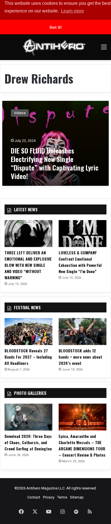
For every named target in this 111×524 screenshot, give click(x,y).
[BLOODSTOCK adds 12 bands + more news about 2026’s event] (82, 331)
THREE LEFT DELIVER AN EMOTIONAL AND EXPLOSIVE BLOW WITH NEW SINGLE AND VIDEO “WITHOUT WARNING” (28, 265)
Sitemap (77, 497)
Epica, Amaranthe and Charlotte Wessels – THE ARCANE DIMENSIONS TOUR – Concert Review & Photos (82, 445)
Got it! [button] (56, 27)
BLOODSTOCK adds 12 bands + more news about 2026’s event (80, 357)
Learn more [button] (72, 10)
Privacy (48, 497)
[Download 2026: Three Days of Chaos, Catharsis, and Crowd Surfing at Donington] (28, 417)
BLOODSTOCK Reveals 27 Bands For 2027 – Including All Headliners (28, 357)
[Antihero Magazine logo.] (54, 47)
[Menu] (104, 49)
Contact (33, 497)
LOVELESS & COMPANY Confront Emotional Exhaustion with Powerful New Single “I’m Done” (80, 262)
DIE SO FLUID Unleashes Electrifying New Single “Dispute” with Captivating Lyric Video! (54, 163)
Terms (62, 497)
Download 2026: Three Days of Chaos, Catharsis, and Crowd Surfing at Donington (28, 442)
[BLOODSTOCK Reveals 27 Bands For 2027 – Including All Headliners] (28, 331)
